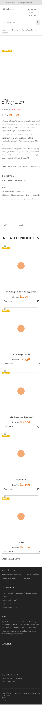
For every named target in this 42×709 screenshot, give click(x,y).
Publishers (14, 30)
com (38, 693)
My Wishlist (32, 10)
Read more (8, 364)
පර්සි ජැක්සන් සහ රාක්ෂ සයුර (21, 417)
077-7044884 (10, 3)
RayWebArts (32, 693)
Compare (35, 301)
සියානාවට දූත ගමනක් (21, 354)
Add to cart (8, 301)
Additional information (14, 180)
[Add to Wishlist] (38, 301)
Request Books (33, 12)
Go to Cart (32, 15)
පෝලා (21, 542)
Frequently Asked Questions (11, 574)
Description (8, 176)
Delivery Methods (33, 574)
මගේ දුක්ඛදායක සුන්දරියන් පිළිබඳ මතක (21, 292)
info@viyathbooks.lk (25, 3)
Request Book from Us (10, 675)
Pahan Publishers (28, 30)
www (25, 693)
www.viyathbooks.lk (9, 607)
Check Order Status (9, 682)
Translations (35, 166)
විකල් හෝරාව (21, 480)
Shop (13, 570)
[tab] (8, 176)
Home (4, 30)
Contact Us (26, 578)
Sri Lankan (19, 622)
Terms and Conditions (9, 578)
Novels (13, 166)
